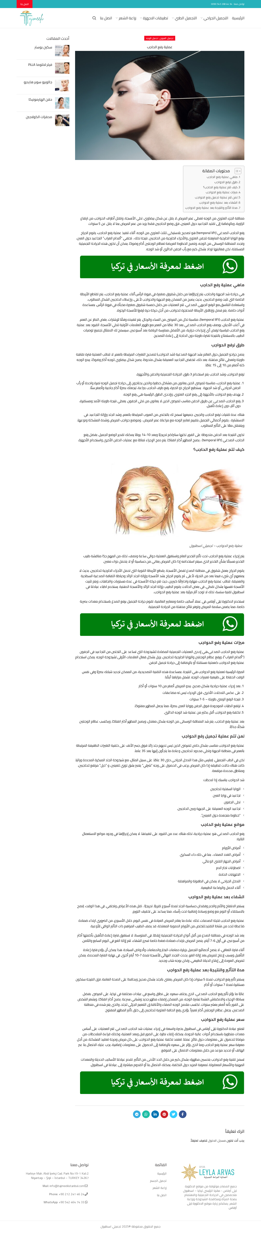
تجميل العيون (166, 38)
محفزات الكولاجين (39, 117)
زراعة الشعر (160, 1188)
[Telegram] (137, 1114)
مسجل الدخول (217, 1140)
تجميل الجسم (158, 1181)
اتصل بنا (24, 4)
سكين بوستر (43, 47)
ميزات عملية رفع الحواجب (221, 192)
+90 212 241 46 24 (71, 1194)
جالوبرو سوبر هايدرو (38, 82)
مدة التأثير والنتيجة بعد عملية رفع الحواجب (211, 207)
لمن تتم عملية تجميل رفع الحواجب (216, 197)
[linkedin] (155, 1114)
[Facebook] (182, 1114)
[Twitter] (173, 1114)
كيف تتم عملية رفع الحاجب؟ (220, 187)
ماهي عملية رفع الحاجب (222, 177)
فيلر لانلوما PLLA (40, 64)
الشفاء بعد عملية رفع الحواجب (218, 202)
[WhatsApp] (146, 1114)
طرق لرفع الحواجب (225, 182)
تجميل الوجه (152, 38)
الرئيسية (162, 1173)
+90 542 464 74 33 (71, 1202)
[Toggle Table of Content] (236, 171)
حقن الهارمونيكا (40, 99)
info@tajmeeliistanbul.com (67, 1186)
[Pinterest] (164, 1114)
